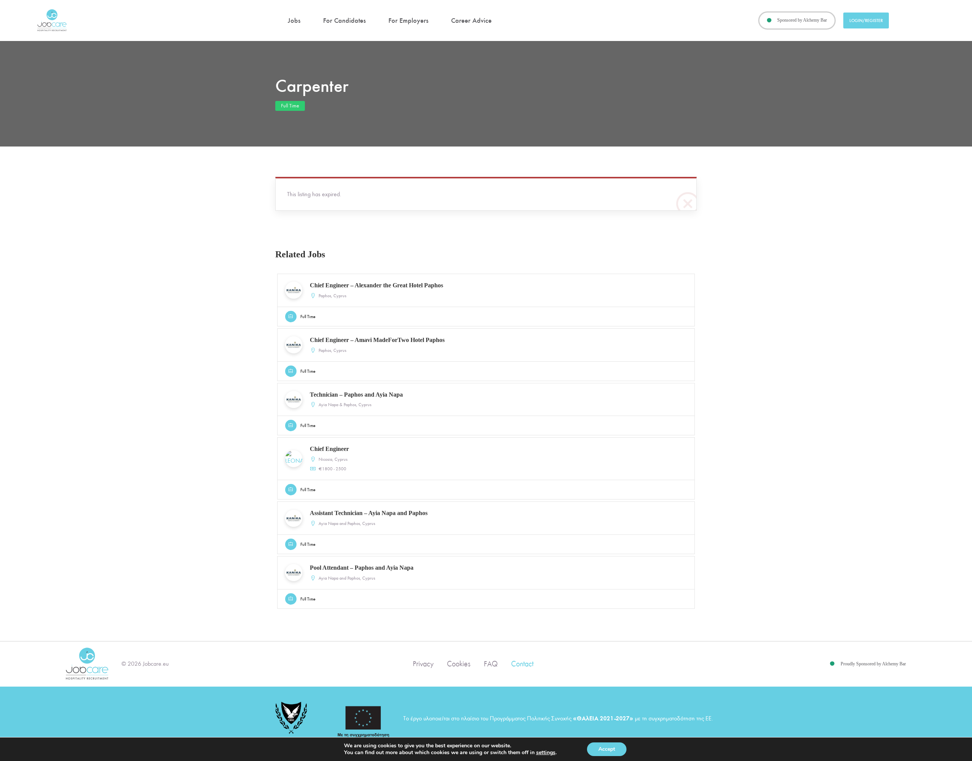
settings (545, 752)
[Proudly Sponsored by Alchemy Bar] (832, 664)
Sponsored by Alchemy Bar (802, 20)
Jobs (294, 20)
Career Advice (471, 20)
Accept (606, 749)
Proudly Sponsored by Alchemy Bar (873, 663)
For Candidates (344, 20)
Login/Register (866, 20)
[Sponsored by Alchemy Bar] (769, 20)
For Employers (408, 20)
